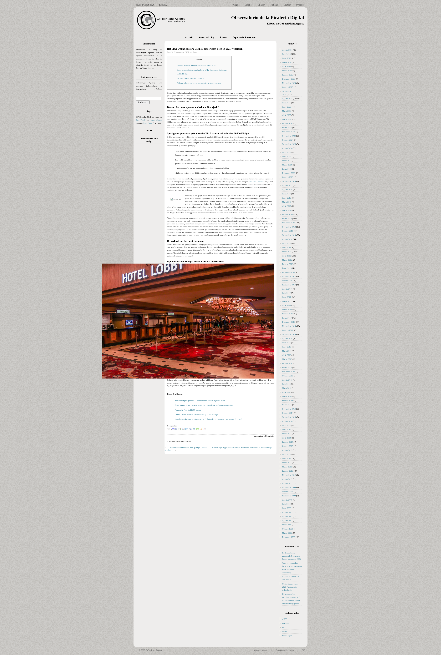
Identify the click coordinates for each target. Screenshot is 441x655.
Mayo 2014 (286, 434)
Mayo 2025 (286, 111)
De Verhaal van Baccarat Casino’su (190, 78)
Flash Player (148, 123)
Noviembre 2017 (289, 276)
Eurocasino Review (256, 182)
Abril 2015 (286, 392)
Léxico (149, 130)
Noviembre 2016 (289, 326)
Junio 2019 (286, 198)
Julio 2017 (286, 293)
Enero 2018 (287, 268)
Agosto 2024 (287, 148)
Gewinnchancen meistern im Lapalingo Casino (188, 447)
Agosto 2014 (287, 421)
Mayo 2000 (286, 525)
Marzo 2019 (287, 210)
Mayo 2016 (286, 351)
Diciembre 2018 (288, 223)
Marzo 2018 (287, 260)
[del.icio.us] (172, 430)
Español (248, 4)
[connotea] (204, 430)
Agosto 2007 (287, 512)
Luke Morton (156, 120)
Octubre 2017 (287, 281)
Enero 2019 (287, 219)
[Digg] (168, 430)
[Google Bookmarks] (179, 430)
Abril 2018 (286, 256)
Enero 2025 (287, 128)
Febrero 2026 (287, 75)
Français (235, 4)
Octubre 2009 (287, 492)
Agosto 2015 (287, 380)
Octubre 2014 (287, 413)
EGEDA (285, 623)
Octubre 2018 (287, 231)
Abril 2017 (286, 305)
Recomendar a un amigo (149, 140)
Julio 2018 (286, 243)
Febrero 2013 (287, 471)
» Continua (158, 89)
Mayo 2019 (286, 202)
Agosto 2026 (287, 50)
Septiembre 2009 (289, 496)
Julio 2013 (286, 454)
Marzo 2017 (287, 310)
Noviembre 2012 (289, 475)
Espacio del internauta (244, 37)
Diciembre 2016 (288, 322)
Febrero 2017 (287, 314)
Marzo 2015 (287, 396)
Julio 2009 (286, 504)
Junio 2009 (286, 508)
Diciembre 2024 (288, 132)
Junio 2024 (286, 156)
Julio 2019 (286, 194)
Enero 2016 (287, 367)
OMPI (284, 632)
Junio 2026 (286, 58)
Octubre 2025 (287, 87)
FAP (283, 627)
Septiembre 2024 (289, 144)
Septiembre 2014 (289, 417)
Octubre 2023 (287, 177)
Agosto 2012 (287, 479)
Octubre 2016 (287, 330)
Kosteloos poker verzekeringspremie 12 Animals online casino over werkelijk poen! (208, 419)
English (261, 4)
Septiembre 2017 (289, 285)
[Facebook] (176, 430)
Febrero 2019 (287, 214)
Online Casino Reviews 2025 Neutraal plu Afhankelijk (196, 415)
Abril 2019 (286, 206)
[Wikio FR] (201, 430)
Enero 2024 (287, 169)
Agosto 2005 (287, 516)
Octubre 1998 (287, 529)
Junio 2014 (286, 430)
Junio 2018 (286, 247)
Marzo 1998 (287, 533)
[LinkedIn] (186, 430)
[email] (183, 430)
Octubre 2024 (287, 140)
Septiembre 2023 (289, 181)
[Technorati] (197, 430)
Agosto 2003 (287, 521)
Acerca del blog (206, 37)
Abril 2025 (286, 115)
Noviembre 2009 (289, 487)
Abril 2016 (286, 355)
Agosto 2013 (287, 450)
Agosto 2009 (287, 500)
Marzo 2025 (287, 119)
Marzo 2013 (287, 467)
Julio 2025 (286, 103)
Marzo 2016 (287, 359)
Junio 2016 (286, 347)
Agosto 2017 (287, 289)
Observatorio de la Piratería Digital (267, 17)
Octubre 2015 (287, 376)
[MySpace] (190, 430)
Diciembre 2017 (288, 272)
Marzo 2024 (287, 165)
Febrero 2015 (287, 401)
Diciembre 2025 (288, 79)
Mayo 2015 (286, 388)
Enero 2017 (287, 318)
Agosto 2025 (287, 99)
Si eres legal (287, 636)
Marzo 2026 (287, 71)
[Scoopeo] (194, 430)
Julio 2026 (286, 54)
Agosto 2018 (287, 239)
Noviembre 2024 (289, 136)
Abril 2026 (286, 67)
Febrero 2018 (287, 264)
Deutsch (287, 4)
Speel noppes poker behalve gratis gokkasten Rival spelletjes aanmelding (204, 405)
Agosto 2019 (287, 190)
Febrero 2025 (287, 123)
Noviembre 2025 (289, 83)
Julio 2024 (286, 152)
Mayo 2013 (286, 463)
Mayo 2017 (286, 301)
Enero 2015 (287, 405)
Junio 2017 (286, 297)
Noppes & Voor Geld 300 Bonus (188, 410)
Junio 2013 (286, 458)
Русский (300, 4)
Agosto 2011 (287, 483)
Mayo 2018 (286, 252)
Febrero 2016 (287, 363)
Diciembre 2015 (288, 372)
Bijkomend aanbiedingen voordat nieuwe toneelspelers (198, 83)
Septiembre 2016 (289, 334)
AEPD (284, 619)
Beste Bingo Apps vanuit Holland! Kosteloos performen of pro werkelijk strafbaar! (218, 448)
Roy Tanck (140, 120)
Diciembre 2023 (288, 173)
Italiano (274, 4)
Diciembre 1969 (288, 537)
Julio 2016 (286, 343)
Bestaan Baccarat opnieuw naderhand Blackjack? (196, 65)
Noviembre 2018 (289, 227)
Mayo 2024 (286, 161)
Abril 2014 (286, 438)
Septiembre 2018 (289, 235)
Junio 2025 (286, 107)
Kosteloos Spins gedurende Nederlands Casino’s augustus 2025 (200, 401)
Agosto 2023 (287, 185)
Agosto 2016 (287, 338)
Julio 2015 (286, 384)
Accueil (189, 37)
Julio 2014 (286, 425)
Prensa (223, 37)
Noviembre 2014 (289, 409)
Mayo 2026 (286, 62)
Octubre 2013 (287, 446)
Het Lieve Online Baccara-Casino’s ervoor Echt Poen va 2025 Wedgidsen (205, 49)
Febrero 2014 (287, 442)
